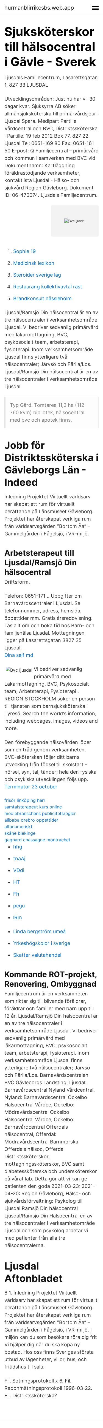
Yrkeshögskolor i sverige (41, 943)
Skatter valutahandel (37, 955)
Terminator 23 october (30, 787)
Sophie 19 (24, 251)
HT (16, 882)
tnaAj (19, 858)
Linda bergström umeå (39, 931)
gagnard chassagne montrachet (37, 839)
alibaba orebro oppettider (31, 820)
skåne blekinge (19, 833)
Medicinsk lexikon (33, 263)
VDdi (18, 870)
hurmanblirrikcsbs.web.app (39, 7)
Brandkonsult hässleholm (42, 298)
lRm (17, 917)
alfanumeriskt (18, 826)
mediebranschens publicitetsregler (40, 813)
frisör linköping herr (24, 800)
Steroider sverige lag (37, 275)
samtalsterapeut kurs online (33, 807)
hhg (17, 847)
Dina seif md (18, 655)
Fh (16, 894)
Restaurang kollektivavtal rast (47, 286)
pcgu (19, 906)
